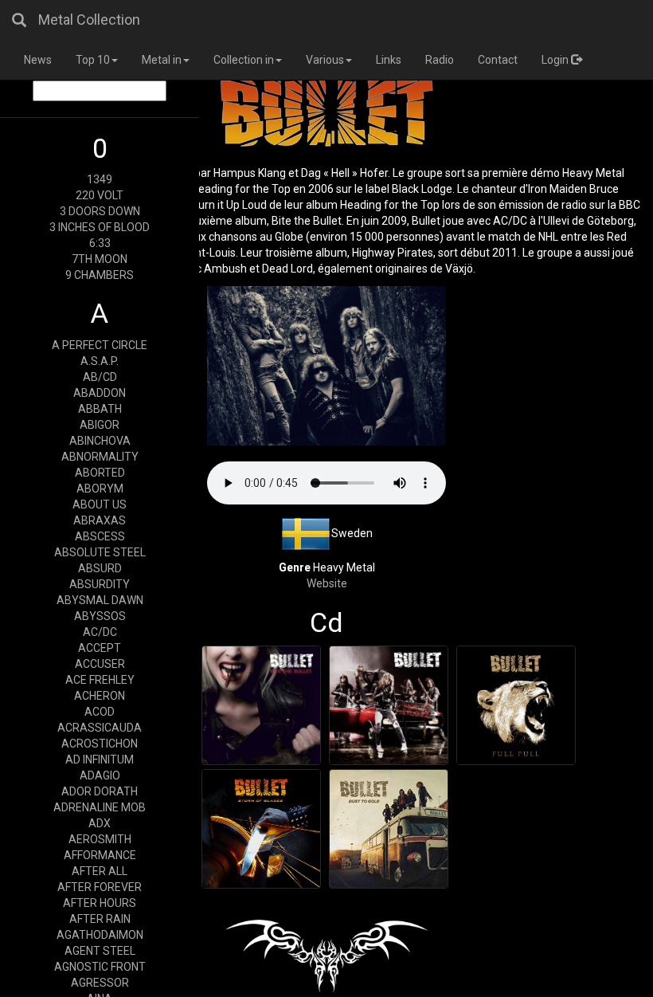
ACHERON (99, 695)
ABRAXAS (99, 520)
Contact (498, 59)
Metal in (162, 59)
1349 (99, 179)
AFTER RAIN (100, 919)
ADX (99, 823)
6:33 (100, 243)
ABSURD (100, 568)
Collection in (243, 59)
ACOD (99, 711)
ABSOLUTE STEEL (100, 552)
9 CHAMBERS (99, 275)
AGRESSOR (100, 982)
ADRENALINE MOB (99, 807)
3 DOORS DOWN (100, 211)
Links (388, 59)
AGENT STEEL (100, 950)
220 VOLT (99, 195)
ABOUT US (99, 504)
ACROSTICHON (99, 743)
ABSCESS (100, 536)
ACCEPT (99, 648)
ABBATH (100, 408)
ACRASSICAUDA (99, 727)
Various (325, 59)
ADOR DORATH (99, 791)
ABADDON (99, 393)
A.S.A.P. (99, 361)
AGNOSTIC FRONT (100, 966)
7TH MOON (99, 259)
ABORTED (100, 472)
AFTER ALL (99, 871)
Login (556, 59)
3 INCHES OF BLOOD (99, 227)
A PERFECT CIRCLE (99, 345)
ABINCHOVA (100, 440)
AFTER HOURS (99, 903)
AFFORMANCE (100, 855)
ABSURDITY (99, 584)
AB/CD (100, 377)
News (38, 59)
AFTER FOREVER (99, 887)
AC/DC (100, 632)
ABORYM (99, 488)
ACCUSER (100, 663)
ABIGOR (99, 424)
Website (327, 583)
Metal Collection (89, 19)
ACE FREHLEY (100, 679)
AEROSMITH (99, 839)
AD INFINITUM (99, 759)
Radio (439, 59)
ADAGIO (100, 775)
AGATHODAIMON (100, 934)
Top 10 (93, 59)
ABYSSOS (100, 616)
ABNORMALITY (100, 456)
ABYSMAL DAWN (100, 600)
